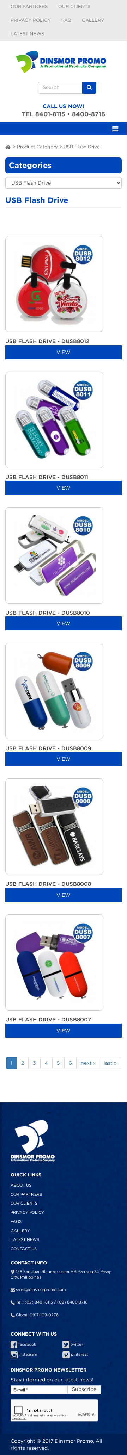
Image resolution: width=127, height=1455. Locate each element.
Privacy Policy (31, 20)
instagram (27, 1354)
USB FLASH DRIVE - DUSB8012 (47, 341)
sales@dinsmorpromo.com (41, 1289)
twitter (76, 1344)
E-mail (20, 1390)
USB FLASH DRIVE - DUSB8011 (46, 477)
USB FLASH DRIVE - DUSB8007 (48, 1019)
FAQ (66, 20)
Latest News (27, 33)
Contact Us (24, 1248)
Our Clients (74, 6)
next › (88, 1063)
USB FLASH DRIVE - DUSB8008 (48, 884)
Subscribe (84, 1389)
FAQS (16, 1221)
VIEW (63, 352)
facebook (26, 1344)
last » (110, 1063)
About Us (21, 1185)
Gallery (93, 20)
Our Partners (29, 6)
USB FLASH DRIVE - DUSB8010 (47, 613)
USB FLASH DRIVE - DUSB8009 (48, 748)
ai (8, 147)
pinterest (79, 1354)
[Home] (63, 59)
